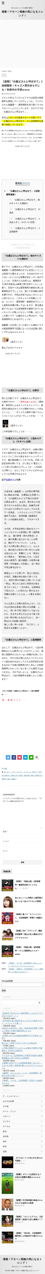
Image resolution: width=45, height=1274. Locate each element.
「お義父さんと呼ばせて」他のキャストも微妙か (24, 201)
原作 (40, 772)
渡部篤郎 (27, 775)
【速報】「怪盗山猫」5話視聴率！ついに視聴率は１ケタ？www (27, 950)
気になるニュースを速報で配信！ (22, 1266)
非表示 (26, 183)
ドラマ (13, 772)
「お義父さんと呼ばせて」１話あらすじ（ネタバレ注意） (24, 220)
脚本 (32, 775)
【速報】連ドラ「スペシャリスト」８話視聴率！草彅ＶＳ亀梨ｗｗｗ (29, 917)
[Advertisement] (22, 43)
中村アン (35, 772)
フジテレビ (27, 772)
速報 (8, 779)
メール (6, 841)
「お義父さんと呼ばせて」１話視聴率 (24, 230)
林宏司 (21, 775)
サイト (5, 851)
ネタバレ (19, 772)
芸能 (5, 768)
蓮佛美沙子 (38, 775)
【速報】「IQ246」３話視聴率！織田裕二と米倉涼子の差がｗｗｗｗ (29, 1236)
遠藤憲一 (14, 779)
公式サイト (11, 479)
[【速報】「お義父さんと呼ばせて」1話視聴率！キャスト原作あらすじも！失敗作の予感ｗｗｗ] (25, 757)
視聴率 (4, 779)
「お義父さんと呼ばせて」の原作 (24, 211)
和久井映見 (5, 775)
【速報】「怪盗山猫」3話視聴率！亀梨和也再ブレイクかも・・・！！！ (27, 884)
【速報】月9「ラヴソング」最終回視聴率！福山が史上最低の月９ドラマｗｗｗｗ (29, 934)
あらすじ (7, 772)
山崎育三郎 (14, 775)
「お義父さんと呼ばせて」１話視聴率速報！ (23, 193)
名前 (5, 831)
